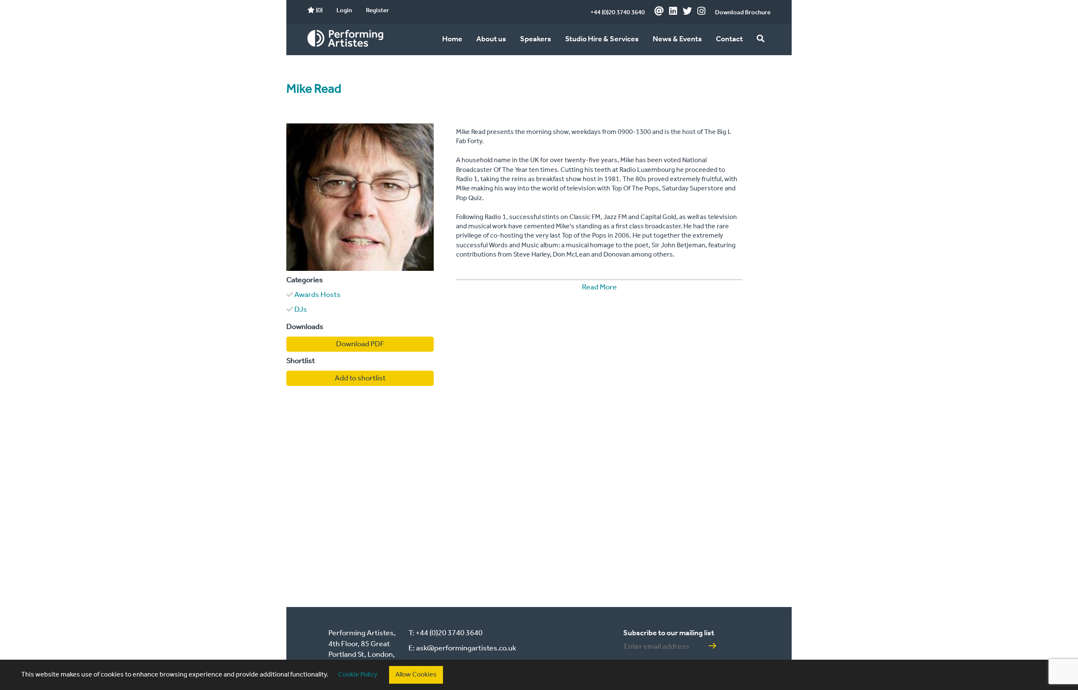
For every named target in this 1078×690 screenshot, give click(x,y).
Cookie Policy (357, 674)
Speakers (535, 39)
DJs (300, 309)
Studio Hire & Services (602, 39)
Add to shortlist (360, 378)
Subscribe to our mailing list (668, 633)
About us (491, 39)
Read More (599, 287)
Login (344, 10)
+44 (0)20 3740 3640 (617, 13)
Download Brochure (743, 13)
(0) (319, 10)
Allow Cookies (416, 674)
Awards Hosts (317, 295)
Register (377, 10)
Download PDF (360, 344)
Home (452, 39)
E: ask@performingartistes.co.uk (462, 648)
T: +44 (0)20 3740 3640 (445, 633)
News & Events (677, 39)
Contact (729, 39)
